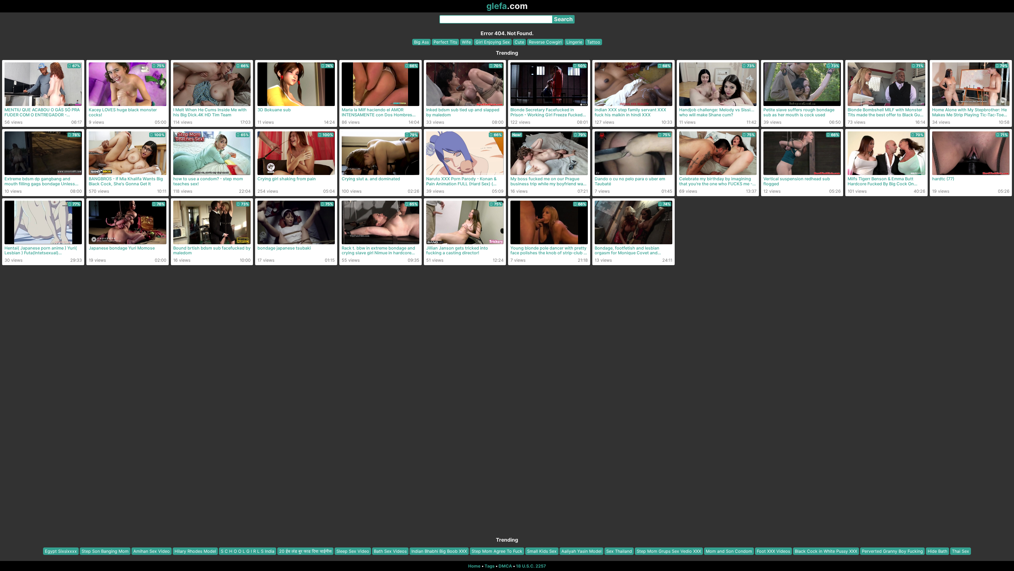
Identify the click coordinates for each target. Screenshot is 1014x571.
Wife (466, 42)
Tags (490, 566)
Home (474, 566)
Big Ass (421, 42)
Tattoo (593, 42)
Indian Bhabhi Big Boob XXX (439, 551)
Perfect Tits (445, 42)
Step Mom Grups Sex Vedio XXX (669, 551)
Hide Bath (937, 551)
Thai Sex (960, 551)
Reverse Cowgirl (545, 42)
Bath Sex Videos (390, 551)
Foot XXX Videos (773, 551)
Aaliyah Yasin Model (581, 551)
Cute (519, 42)
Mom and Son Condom (729, 551)
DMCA (505, 566)
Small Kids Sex (542, 551)
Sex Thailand (619, 551)
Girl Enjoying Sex (493, 42)
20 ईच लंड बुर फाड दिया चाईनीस (305, 551)
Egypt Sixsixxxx (61, 551)
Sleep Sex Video (352, 551)
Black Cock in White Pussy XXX (826, 551)
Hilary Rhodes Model (195, 551)
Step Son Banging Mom (105, 551)
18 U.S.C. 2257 (531, 566)
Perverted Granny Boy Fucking (892, 551)
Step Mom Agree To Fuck (497, 551)
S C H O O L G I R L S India (247, 551)
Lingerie (574, 42)
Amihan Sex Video (151, 551)
